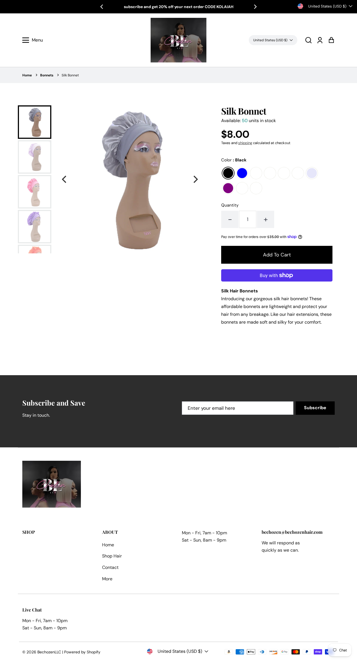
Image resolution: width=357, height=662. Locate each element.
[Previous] (102, 7)
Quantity (229, 205)
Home (27, 75)
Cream (284, 173)
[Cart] (331, 40)
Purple (228, 188)
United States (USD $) (327, 6)
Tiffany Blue (256, 188)
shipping (245, 142)
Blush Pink (256, 173)
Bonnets (46, 75)
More (107, 579)
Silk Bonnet (70, 75)
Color (234, 160)
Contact (110, 567)
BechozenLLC (49, 651)
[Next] (255, 7)
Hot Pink (298, 173)
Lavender (312, 173)
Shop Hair (112, 556)
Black (228, 173)
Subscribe (315, 408)
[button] (308, 40)
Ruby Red (242, 188)
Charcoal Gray (270, 173)
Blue (242, 173)
